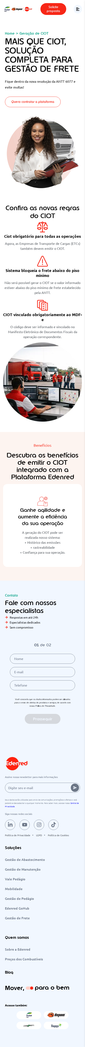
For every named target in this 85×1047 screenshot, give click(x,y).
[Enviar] (75, 788)
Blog (9, 972)
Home (10, 33)
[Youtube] (24, 825)
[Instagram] (39, 825)
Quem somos (17, 937)
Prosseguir (42, 719)
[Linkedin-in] (10, 825)
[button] (53, 9)
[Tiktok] (53, 825)
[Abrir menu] (78, 9)
